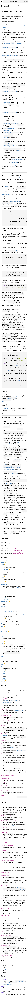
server (2, 633)
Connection (4, 842)
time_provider (4, 659)
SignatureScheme (5, 945)
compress (3, 571)
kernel (2, 594)
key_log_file (4, 599)
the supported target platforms (13, 43)
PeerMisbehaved (5, 915)
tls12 (2, 663)
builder (3, 562)
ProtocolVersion (5, 922)
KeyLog (2, 986)
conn (2, 576)
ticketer (3, 656)
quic (2, 623)
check (2, 564)
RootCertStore (4, 753)
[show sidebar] (1, 1)
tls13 (2, 664)
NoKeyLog (3, 740)
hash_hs (3, 591)
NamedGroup (4, 898)
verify (2, 671)
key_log (3, 597)
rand (2, 626)
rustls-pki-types (22, 614)
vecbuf (2, 670)
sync (2, 643)
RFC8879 (13, 826)
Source (2, 7)
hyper (19, 177)
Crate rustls (13, 2)
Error (2, 865)
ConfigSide (3, 979)
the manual (9, 483)
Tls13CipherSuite (5, 782)
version (3, 673)
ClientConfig (16, 548)
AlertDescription (5, 806)
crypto (2, 577)
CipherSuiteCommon (6, 689)
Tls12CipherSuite (5, 778)
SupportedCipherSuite (6, 955)
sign (2, 636)
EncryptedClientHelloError (7, 860)
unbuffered (4, 666)
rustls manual (7, 408)
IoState (3, 725)
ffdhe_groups (4, 584)
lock (2, 603)
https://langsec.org (7, 611)
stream (2, 639)
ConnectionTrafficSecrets (7, 845)
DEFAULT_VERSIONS (6, 969)
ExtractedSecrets (5, 720)
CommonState (4, 694)
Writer (2, 795)
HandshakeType (5, 875)
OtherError (3, 743)
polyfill (2, 618)
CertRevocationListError (7, 815)
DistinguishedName (6, 715)
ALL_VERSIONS (4, 964)
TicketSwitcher (17, 547)
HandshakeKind (5, 872)
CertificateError (5, 827)
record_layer (4, 631)
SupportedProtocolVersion (7, 775)
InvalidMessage (5, 893)
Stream (3, 758)
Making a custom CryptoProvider (14, 165)
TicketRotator (17, 543)
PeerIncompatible (5, 908)
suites (2, 641)
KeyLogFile (3, 733)
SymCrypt (11, 146)
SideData (3, 992)
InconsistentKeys (5, 885)
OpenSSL (5, 137)
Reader (3, 748)
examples (6, 186)
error (2, 582)
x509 (2, 681)
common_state (4, 569)
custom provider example (18, 159)
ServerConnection (17, 553)
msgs (2, 609)
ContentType (4, 850)
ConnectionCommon (6, 704)
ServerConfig (16, 552)
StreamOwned (4, 767)
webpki (3, 680)
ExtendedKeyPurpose (6, 869)
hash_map (3, 592)
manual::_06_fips (9, 469)
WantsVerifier (4, 785)
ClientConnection (17, 550)
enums (2, 581)
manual (3, 606)
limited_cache (4, 601)
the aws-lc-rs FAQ (19, 36)
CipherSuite (4, 832)
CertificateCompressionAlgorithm (9, 820)
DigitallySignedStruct (6, 709)
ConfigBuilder (4, 699)
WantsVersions (4, 790)
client (2, 566)
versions (3, 678)
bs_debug (3, 560)
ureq (24, 177)
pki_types (3, 613)
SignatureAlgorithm (6, 935)
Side (2, 932)
